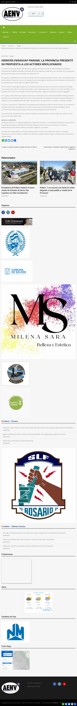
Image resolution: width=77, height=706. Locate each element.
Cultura (61, 32)
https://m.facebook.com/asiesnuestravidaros (70, 1)
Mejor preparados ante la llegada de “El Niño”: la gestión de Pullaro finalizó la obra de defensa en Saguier (56, 190)
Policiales (23, 32)
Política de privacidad (33, 686)
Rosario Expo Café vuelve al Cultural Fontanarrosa (18, 441)
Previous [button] (2, 181)
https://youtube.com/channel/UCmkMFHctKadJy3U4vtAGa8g (75, 1)
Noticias (5, 32)
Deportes (53, 32)
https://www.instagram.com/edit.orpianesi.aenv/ (72, 1)
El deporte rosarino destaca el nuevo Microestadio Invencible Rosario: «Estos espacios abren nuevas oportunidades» (38, 428)
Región (12, 56)
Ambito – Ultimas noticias (14, 526)
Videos (70, 32)
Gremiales (31, 32)
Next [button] (74, 181)
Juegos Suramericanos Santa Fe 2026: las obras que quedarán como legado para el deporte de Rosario (34, 434)
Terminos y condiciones (34, 683)
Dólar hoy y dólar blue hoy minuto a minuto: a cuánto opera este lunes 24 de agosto (28, 539)
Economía (42, 32)
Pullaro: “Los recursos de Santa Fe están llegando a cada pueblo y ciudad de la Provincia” (18, 190)
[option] (19, 179)
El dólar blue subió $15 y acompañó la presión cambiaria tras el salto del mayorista (28, 546)
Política (14, 32)
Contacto (6, 37)
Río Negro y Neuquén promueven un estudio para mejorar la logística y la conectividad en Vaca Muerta (34, 533)
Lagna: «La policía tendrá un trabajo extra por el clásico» (20, 147)
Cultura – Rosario (10, 421)
